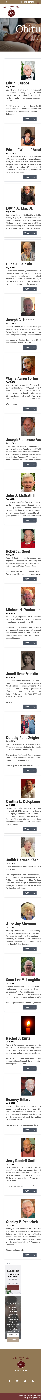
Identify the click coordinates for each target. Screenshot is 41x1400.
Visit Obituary (29, 119)
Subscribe (13, 1288)
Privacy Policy (28, 1398)
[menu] (38, 3)
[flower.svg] (17, 1381)
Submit (13, 1340)
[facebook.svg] (10, 1381)
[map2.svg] (25, 1381)
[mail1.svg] (33, 1381)
